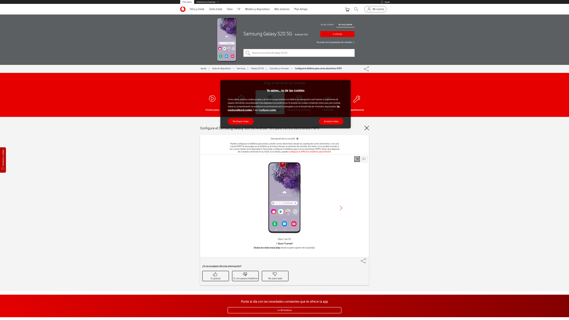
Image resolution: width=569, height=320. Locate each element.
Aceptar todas (331, 121)
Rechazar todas (241, 121)
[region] (285, 104)
